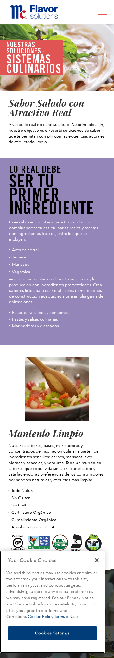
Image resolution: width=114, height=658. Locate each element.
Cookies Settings (52, 633)
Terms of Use (66, 616)
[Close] (97, 560)
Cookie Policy (41, 616)
